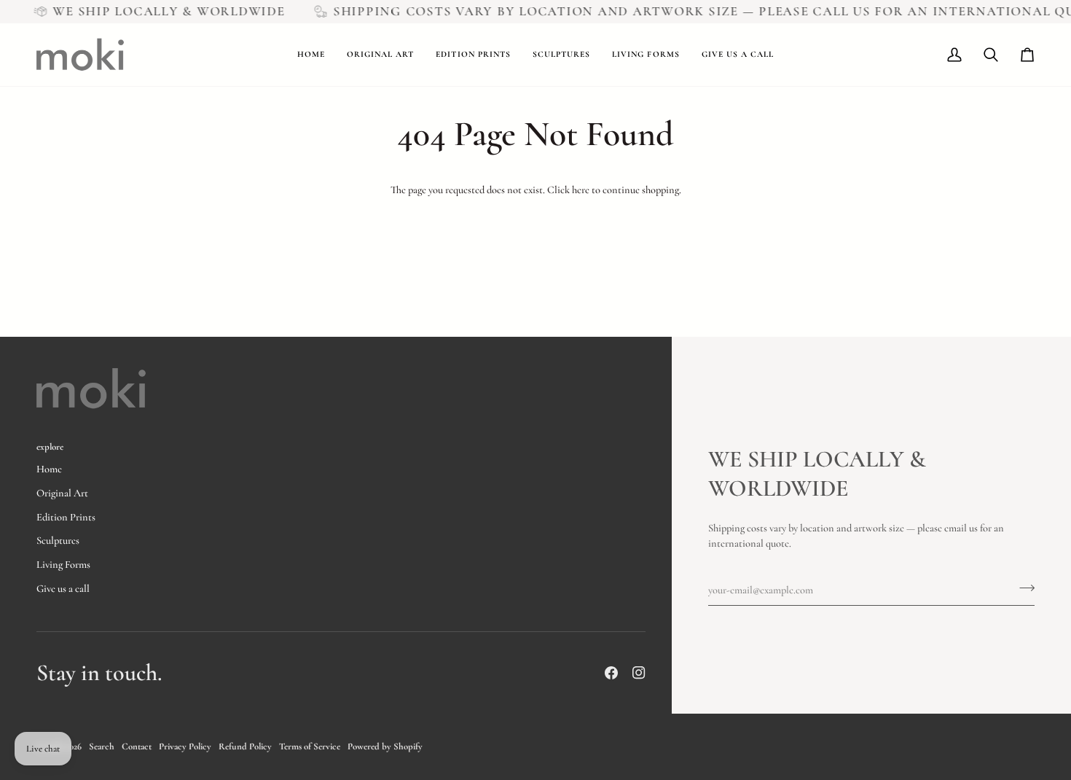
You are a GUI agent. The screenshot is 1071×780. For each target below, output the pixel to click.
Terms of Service (309, 746)
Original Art (62, 493)
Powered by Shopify (385, 746)
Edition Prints (65, 517)
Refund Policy (245, 746)
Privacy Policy (185, 746)
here (580, 190)
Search (101, 746)
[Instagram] (639, 672)
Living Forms (63, 564)
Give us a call (63, 588)
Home (49, 469)
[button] (380, 54)
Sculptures (57, 540)
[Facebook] (611, 672)
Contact (137, 746)
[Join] (1023, 588)
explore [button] (49, 447)
